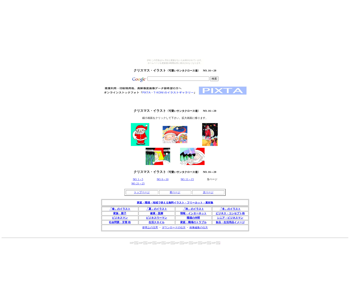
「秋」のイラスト (193, 208)
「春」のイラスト (119, 208)
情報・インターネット (193, 213)
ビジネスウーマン (156, 217)
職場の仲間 (193, 217)
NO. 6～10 (163, 179)
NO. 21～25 (138, 183)
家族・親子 (119, 213)
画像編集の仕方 (198, 227)
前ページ (175, 192)
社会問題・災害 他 (120, 222)
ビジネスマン (120, 217)
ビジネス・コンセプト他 (230, 213)
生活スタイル (156, 222)
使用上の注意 (150, 227)
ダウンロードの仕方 (174, 227)
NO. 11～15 (187, 179)
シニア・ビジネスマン (230, 217)
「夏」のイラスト (156, 208)
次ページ (208, 192)
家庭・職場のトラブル (193, 222)
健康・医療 (156, 213)
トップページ (142, 192)
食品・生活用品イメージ (230, 222)
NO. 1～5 (138, 179)
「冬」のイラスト (230, 208)
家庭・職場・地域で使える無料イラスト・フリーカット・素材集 (175, 202)
